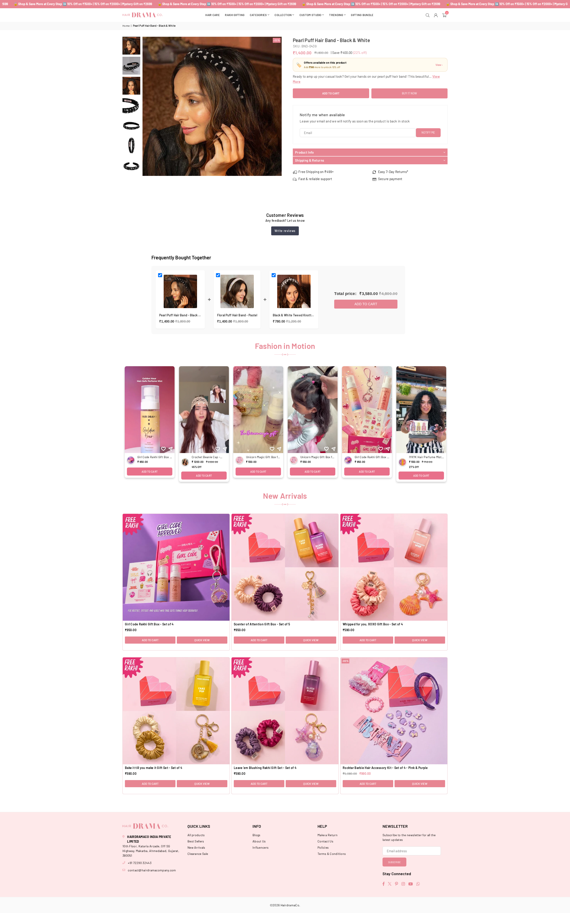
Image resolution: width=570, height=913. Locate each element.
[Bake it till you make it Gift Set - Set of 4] (176, 710)
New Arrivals (196, 847)
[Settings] (436, 15)
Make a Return (328, 835)
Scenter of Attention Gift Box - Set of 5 (262, 624)
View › (439, 64)
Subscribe (394, 862)
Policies (323, 847)
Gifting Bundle (362, 15)
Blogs (256, 835)
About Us (259, 841)
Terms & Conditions (332, 854)
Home (126, 25)
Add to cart (365, 304)
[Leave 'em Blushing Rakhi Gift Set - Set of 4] (285, 710)
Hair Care (212, 15)
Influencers (260, 847)
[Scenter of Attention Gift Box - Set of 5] (285, 567)
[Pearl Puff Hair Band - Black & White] (131, 45)
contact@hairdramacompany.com (152, 870)
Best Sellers (195, 841)
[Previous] (149, 106)
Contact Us (325, 841)
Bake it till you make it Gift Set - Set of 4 (153, 768)
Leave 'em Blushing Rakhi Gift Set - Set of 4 (265, 768)
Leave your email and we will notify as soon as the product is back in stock (355, 121)
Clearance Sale (197, 854)
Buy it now (409, 93)
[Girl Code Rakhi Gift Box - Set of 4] (176, 567)
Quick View (202, 640)
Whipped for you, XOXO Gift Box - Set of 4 (373, 624)
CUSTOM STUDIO (310, 15)
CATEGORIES (258, 15)
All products (196, 835)
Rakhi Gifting (234, 15)
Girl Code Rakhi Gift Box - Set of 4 (149, 624)
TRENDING (336, 15)
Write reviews (285, 231)
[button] (445, 15)
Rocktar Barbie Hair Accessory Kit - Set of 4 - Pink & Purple (385, 768)
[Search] (428, 15)
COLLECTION (283, 15)
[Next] (275, 106)
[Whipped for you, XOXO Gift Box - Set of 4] (393, 567)
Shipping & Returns (309, 160)
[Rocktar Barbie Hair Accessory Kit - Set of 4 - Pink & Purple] (393, 710)
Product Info (304, 152)
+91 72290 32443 (139, 863)
